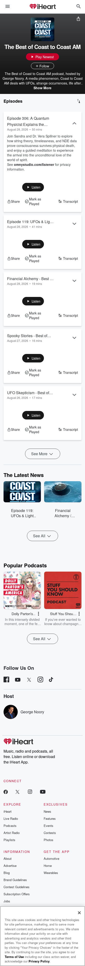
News (47, 811)
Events (48, 825)
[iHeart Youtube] (43, 791)
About (8, 858)
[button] (33, 187)
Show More (42, 87)
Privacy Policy (39, 961)
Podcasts (10, 825)
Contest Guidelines (17, 887)
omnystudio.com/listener (34, 164)
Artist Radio (12, 832)
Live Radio (11, 818)
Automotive (51, 858)
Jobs (7, 901)
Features (50, 818)
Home (48, 865)
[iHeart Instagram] (30, 791)
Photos (48, 840)
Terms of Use (14, 956)
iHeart (8, 811)
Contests (50, 832)
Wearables (51, 872)
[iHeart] (42, 7)
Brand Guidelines (15, 880)
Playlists (9, 840)
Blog (7, 872)
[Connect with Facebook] (6, 791)
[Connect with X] (17, 791)
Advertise (10, 865)
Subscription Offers (17, 894)
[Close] (79, 913)
